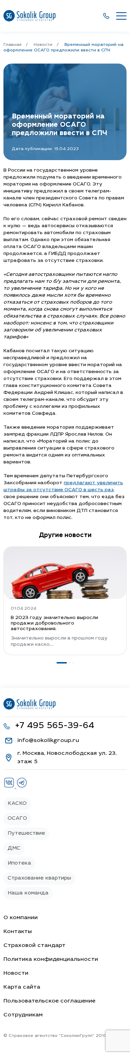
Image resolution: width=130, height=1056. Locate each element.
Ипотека (19, 863)
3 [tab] (73, 662)
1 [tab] (62, 662)
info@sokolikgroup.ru (48, 740)
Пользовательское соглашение (49, 1001)
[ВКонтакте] (9, 787)
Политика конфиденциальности (50, 959)
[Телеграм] (21, 787)
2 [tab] (69, 662)
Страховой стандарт (34, 945)
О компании (20, 918)
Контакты (17, 931)
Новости (15, 973)
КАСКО (17, 803)
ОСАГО (17, 818)
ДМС (14, 848)
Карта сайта (21, 987)
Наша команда (28, 893)
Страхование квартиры (39, 878)
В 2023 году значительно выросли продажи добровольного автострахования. (54, 624)
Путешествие (26, 833)
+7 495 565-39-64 (54, 726)
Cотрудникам (23, 1015)
